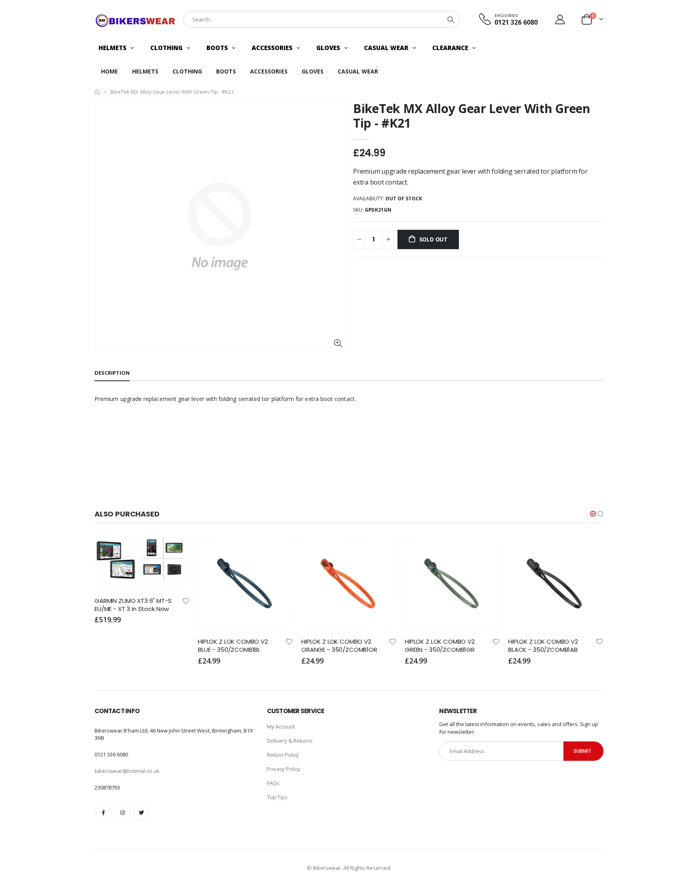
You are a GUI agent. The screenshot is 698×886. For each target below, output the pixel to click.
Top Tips (277, 797)
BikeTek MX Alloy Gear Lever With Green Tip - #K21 (471, 115)
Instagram (122, 812)
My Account (281, 726)
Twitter (141, 812)
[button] (593, 514)
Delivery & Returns (290, 740)
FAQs (273, 783)
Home (98, 92)
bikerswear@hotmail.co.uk (127, 771)
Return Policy (283, 754)
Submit (582, 750)
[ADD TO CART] (176, 549)
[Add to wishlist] (186, 600)
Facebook (103, 812)
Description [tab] (112, 372)
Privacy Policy (283, 769)
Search (450, 19)
